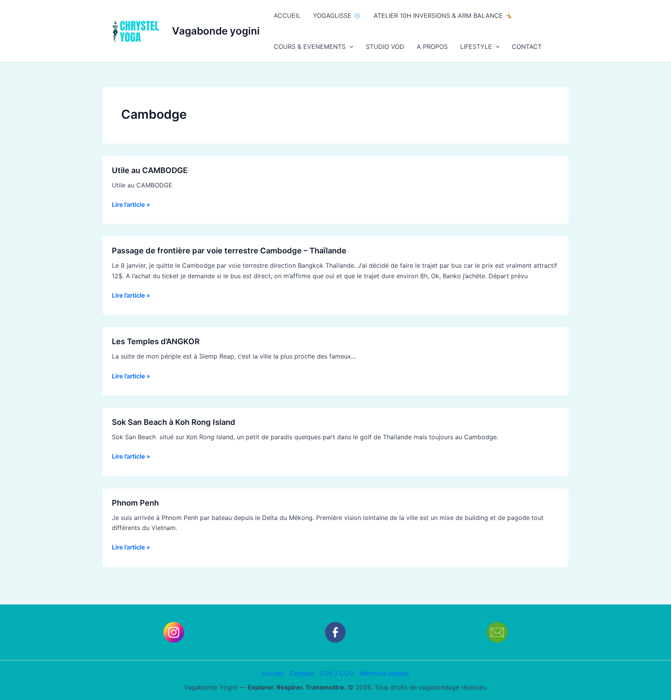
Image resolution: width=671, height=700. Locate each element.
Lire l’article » (131, 203)
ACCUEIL (287, 15)
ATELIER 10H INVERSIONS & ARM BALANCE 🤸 (443, 15)
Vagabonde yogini (216, 31)
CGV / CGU (336, 673)
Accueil (272, 673)
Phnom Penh (135, 503)
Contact (301, 673)
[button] (349, 46)
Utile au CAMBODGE (150, 170)
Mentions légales (384, 673)
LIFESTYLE (476, 46)
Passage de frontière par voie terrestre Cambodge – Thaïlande (230, 250)
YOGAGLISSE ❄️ (337, 15)
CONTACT (527, 46)
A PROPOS (432, 46)
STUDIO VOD (385, 46)
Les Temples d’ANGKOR (156, 341)
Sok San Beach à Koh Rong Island (173, 422)
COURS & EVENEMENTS (310, 46)
